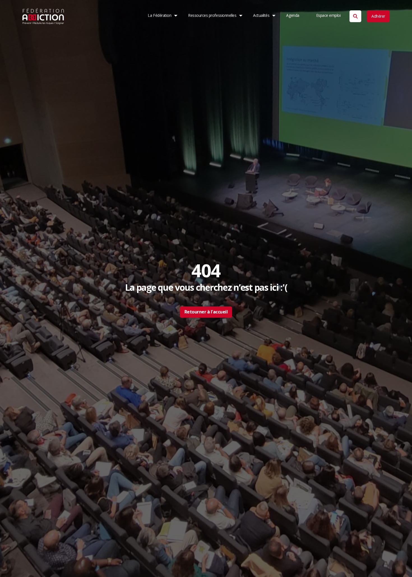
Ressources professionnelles (212, 15)
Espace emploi (328, 15)
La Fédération (159, 15)
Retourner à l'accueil (206, 312)
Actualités (261, 15)
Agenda (292, 15)
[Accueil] (43, 16)
